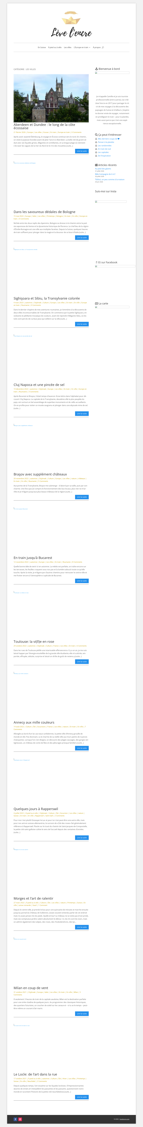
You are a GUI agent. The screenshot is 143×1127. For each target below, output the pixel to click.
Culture (46, 302)
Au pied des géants (103, 168)
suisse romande (25, 905)
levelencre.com (124, 1119)
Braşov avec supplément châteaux (40, 474)
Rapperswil (39, 816)
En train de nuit (104, 149)
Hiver (65, 1078)
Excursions (41, 726)
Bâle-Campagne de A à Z (105, 174)
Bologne (59, 216)
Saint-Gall (49, 816)
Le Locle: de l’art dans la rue (35, 1074)
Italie (34, 216)
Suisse (16, 816)
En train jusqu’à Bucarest (33, 557)
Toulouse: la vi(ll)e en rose (34, 641)
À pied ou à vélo (55, 47)
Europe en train (64, 132)
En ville (75, 216)
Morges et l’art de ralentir (33, 898)
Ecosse (45, 132)
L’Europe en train (81, 47)
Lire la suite (82, 151)
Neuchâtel (31, 1081)
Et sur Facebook (107, 262)
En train (53, 132)
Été (34, 726)
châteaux (81, 478)
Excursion (64, 813)
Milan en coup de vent (31, 988)
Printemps (51, 216)
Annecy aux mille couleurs (34, 722)
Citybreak (37, 302)
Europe (30, 132)
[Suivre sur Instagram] (20, 1119)
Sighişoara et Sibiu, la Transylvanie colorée (47, 298)
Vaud (34, 905)
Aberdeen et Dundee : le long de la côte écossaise (44, 126)
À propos (97, 47)
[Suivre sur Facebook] (15, 1119)
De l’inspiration (104, 156)
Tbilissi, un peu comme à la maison (109, 179)
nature (73, 478)
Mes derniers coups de (108, 139)
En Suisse (42, 47)
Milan (76, 992)
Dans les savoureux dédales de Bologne (44, 211)
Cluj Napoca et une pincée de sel (39, 384)
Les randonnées (104, 145)
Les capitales (103, 152)
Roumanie (25, 305)
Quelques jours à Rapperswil (36, 809)
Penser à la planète (106, 142)
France (56, 646)
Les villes (67, 47)
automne (28, 302)
